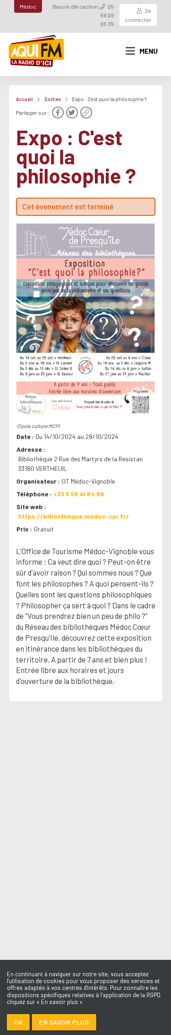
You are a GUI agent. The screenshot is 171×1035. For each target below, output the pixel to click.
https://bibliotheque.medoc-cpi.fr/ (73, 516)
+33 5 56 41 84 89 (78, 494)
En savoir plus (64, 1022)
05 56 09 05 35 (107, 15)
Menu (149, 51)
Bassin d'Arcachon (75, 6)
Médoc (28, 6)
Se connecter (138, 14)
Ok (18, 1022)
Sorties (52, 99)
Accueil (24, 99)
